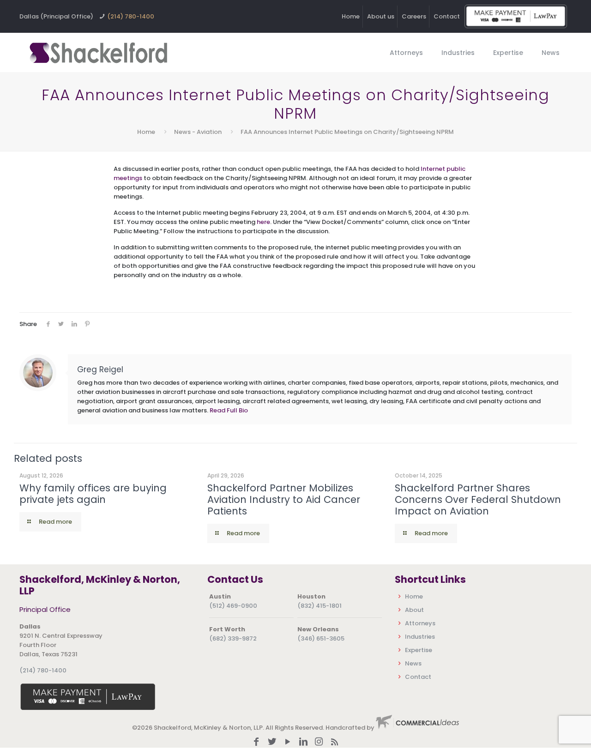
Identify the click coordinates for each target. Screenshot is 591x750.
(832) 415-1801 (319, 605)
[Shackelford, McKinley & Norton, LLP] (98, 52)
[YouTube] (287, 742)
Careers (414, 16)
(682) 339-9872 (233, 638)
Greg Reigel (100, 369)
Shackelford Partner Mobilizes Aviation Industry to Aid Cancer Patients (283, 499)
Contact (447, 16)
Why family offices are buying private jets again (93, 493)
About (414, 609)
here (263, 222)
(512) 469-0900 (233, 605)
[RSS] (334, 742)
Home (351, 16)
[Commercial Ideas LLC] (417, 727)
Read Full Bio (229, 410)
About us (380, 16)
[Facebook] (256, 742)
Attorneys (420, 623)
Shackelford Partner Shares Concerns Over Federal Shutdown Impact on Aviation (478, 499)
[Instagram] (319, 742)
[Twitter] (271, 742)
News (413, 663)
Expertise (418, 650)
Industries (420, 636)
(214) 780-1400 (130, 16)
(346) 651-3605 (320, 638)
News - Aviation (198, 131)
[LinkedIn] (303, 742)
